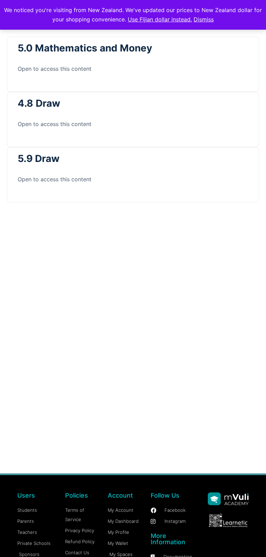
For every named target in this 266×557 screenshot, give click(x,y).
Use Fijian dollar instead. (160, 19)
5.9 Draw (39, 158)
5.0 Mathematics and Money (85, 48)
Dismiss (204, 19)
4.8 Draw (39, 103)
